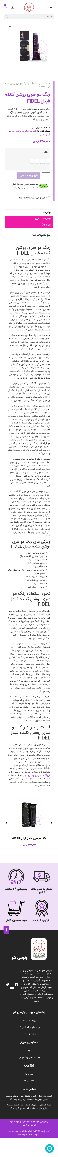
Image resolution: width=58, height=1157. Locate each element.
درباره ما (29, 1074)
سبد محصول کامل (16, 920)
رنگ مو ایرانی (22, 131)
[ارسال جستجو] (7, 16)
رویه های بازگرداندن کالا (29, 1027)
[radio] (48, 161)
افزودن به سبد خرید (28, 176)
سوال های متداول (29, 1034)
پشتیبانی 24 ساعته (16, 889)
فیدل (42, 134)
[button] (50, 7)
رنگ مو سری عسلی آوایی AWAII (29, 838)
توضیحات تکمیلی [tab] (43, 219)
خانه (48, 83)
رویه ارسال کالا (29, 1021)
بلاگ (29, 1051)
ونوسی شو (20, 958)
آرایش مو (40, 83)
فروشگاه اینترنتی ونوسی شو (37, 775)
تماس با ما (29, 1081)
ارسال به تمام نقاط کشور (42, 891)
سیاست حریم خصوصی (29, 1057)
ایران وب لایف (29, 1125)
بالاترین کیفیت (41, 920)
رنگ (46, 152)
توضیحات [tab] (46, 212)
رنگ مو (31, 83)
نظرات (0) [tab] (46, 225)
